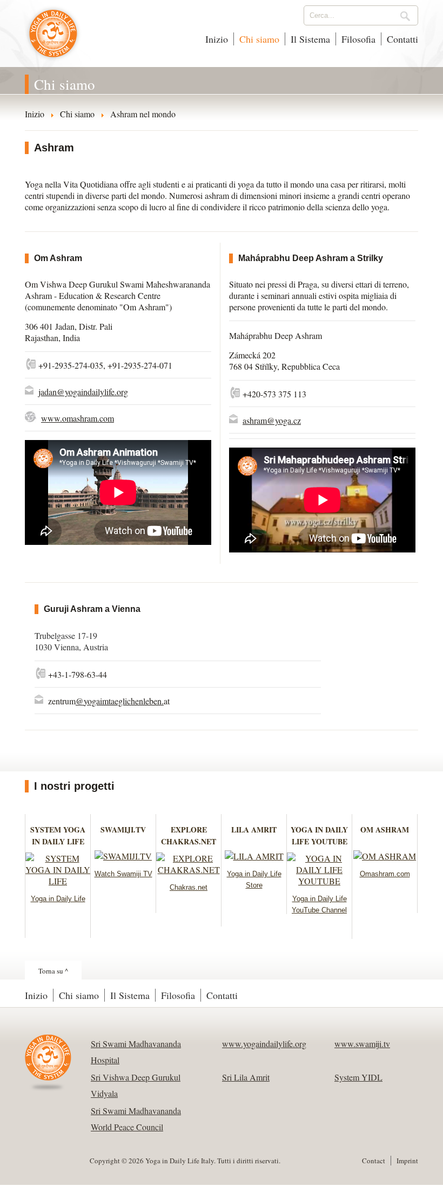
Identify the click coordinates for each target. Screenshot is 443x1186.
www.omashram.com (77, 418)
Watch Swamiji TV (123, 874)
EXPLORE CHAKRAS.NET (188, 835)
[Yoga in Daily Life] (57, 881)
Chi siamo (259, 38)
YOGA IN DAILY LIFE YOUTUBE (319, 835)
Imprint (407, 1160)
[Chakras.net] (188, 869)
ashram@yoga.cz (272, 420)
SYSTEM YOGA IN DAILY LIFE (57, 835)
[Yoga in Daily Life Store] (254, 856)
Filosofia (358, 38)
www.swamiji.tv (362, 1043)
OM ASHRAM (384, 829)
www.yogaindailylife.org (264, 1043)
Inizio (216, 38)
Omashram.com (385, 874)
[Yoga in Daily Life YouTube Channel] (319, 881)
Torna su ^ (53, 971)
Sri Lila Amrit (246, 1077)
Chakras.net (188, 887)
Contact (373, 1160)
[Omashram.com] (384, 856)
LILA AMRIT (254, 829)
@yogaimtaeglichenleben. (120, 701)
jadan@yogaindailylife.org (83, 391)
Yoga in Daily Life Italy (53, 39)
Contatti (402, 38)
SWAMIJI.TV (123, 829)
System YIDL (358, 1077)
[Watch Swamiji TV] (123, 856)
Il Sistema (310, 38)
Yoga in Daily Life (58, 899)
